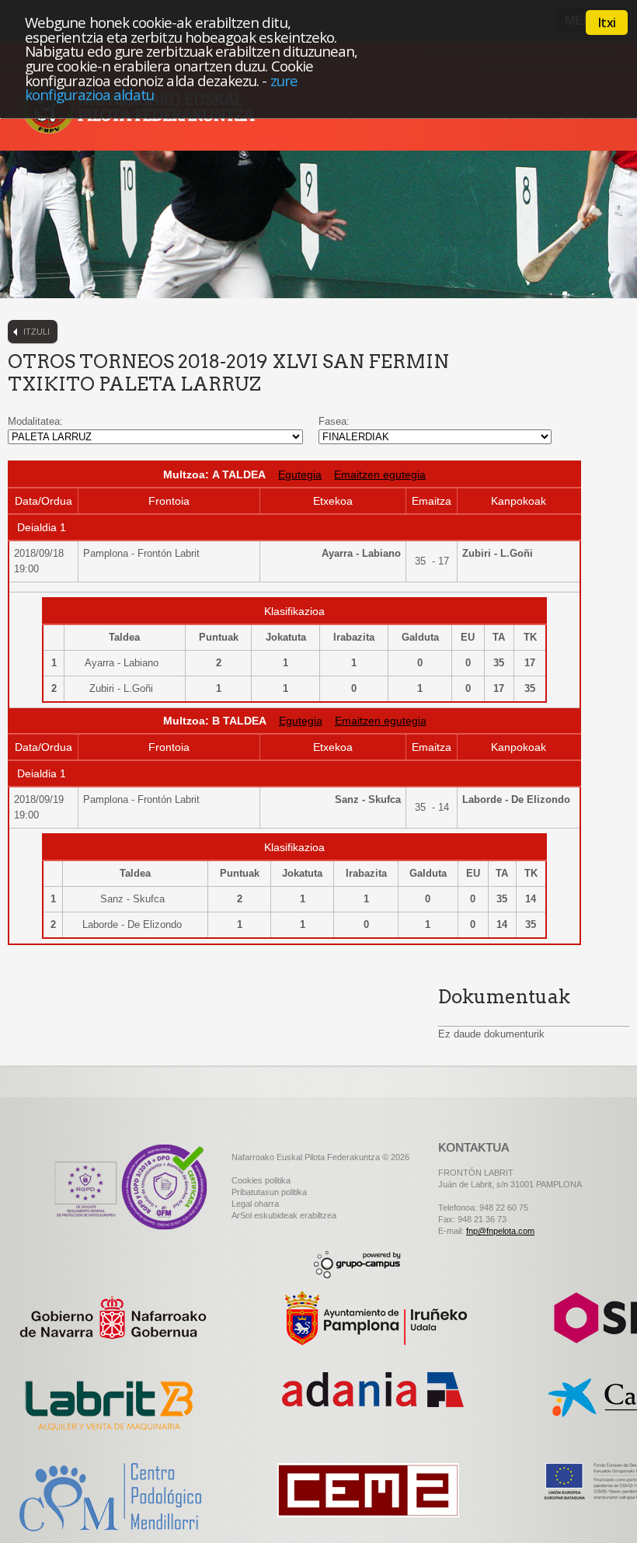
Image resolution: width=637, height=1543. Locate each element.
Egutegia (300, 474)
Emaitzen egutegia (380, 474)
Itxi (606, 22)
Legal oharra (255, 1203)
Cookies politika (261, 1180)
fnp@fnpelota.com (500, 1230)
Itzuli (36, 331)
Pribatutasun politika (269, 1192)
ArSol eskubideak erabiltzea (283, 1215)
